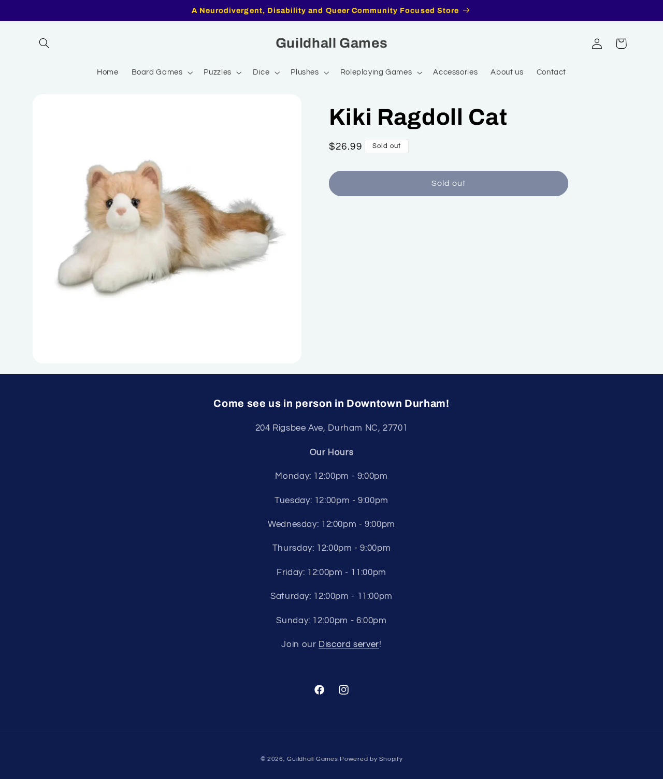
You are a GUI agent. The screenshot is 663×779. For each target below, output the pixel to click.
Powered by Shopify (371, 758)
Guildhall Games (312, 758)
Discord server (349, 644)
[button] (44, 43)
